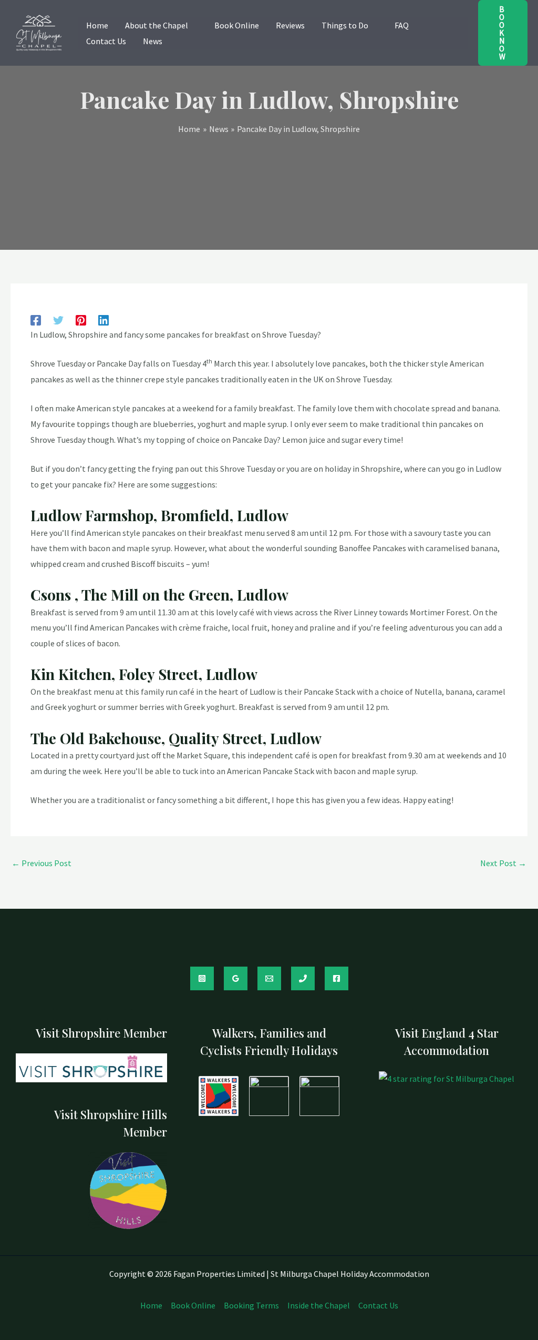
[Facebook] (35, 319)
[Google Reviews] (235, 978)
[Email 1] (269, 978)
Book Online (193, 1305)
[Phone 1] (303, 978)
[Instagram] (202, 978)
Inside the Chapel (318, 1305)
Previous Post (41, 863)
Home (151, 1305)
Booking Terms (251, 1305)
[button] (193, 25)
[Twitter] (58, 319)
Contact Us (378, 1305)
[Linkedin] (103, 319)
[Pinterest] (81, 319)
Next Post (503, 863)
